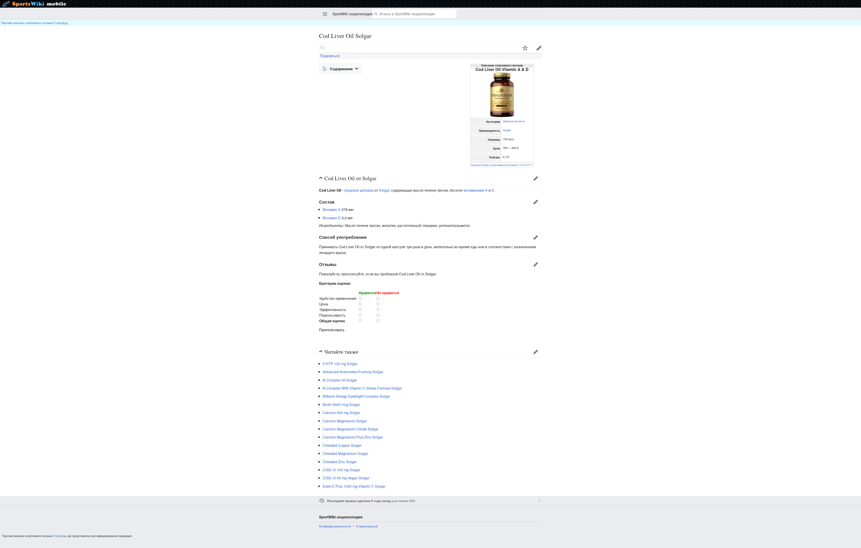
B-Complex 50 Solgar (340, 380)
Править (539, 48)
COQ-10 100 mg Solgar (341, 469)
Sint (412, 500)
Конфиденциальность (335, 526)
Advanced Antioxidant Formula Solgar (353, 371)
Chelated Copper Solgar (342, 445)
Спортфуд (59, 536)
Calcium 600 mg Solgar (341, 412)
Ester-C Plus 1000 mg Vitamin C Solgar (354, 486)
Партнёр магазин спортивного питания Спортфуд (34, 23)
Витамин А (332, 209)
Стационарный (367, 526)
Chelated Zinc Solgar (340, 461)
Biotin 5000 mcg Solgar (341, 404)
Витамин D (332, 217)
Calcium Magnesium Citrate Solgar (350, 429)
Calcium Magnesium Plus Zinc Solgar (353, 437)
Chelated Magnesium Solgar (345, 453)
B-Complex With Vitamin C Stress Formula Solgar (362, 388)
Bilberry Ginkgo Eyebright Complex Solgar (356, 396)
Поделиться (329, 55)
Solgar (507, 130)
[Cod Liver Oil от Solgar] (502, 94)
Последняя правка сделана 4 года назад (359, 500)
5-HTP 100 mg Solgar (340, 363)
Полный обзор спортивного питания (494, 165)
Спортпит (525, 165)
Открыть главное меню (325, 14)
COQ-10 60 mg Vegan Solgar (346, 477)
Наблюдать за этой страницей (525, 48)
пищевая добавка (359, 190)
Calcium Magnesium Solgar (345, 420)
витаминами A (476, 190)
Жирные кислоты (514, 121)
